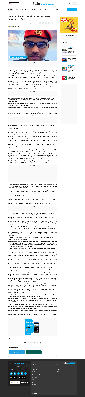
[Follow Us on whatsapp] (25, 373)
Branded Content (36, 374)
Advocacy (34, 369)
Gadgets (34, 384)
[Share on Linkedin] (52, 23)
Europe (47, 364)
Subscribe (23, 382)
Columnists (48, 371)
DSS (12, 338)
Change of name (36, 387)
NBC (15, 338)
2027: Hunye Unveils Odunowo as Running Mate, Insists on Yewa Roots (71, 69)
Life (46, 9)
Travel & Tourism (36, 377)
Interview (34, 381)
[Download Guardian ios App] (22, 377)
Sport (41, 9)
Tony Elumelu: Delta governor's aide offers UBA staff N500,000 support (71, 51)
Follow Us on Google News (14, 3)
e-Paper (72, 10)
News (15, 9)
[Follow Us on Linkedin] (22, 373)
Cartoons (48, 369)
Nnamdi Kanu (20, 338)
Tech (57, 9)
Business (34, 9)
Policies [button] (47, 392)
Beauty (47, 366)
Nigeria (47, 373)
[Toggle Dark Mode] (75, 4)
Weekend (34, 379)
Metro (21, 9)
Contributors (35, 362)
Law (33, 386)
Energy (33, 367)
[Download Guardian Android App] (13, 377)
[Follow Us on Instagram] (18, 373)
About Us (34, 392)
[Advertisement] (32, 173)
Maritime (58, 371)
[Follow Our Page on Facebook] (11, 373)
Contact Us (34, 393)
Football (58, 366)
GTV (62, 9)
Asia (33, 373)
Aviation (34, 364)
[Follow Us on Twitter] (15, 373)
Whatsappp (34, 352)
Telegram (17, 352)
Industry (58, 367)
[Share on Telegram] (49, 23)
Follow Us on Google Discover (15, 26)
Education (48, 367)
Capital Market (35, 366)
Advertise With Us (41, 392)
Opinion (51, 9)
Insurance (59, 369)
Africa (33, 371)
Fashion (58, 364)
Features (59, 362)
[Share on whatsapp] (34, 342)
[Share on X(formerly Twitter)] (42, 23)
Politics (27, 9)
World (58, 373)
